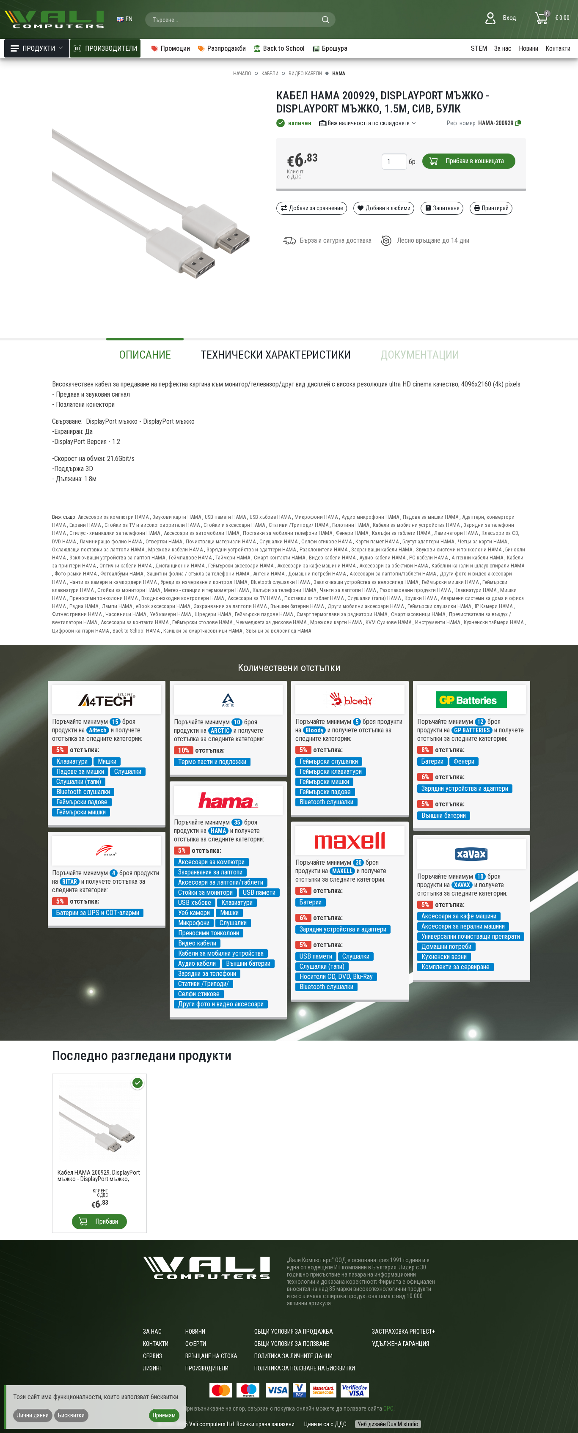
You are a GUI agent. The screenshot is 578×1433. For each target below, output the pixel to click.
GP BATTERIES (472, 730)
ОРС (388, 1408)
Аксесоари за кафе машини (458, 916)
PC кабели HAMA (428, 557)
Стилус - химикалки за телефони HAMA (114, 533)
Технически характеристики (276, 354)
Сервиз (152, 1356)
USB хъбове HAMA (270, 517)
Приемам (164, 1415)
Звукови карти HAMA (176, 517)
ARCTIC (220, 730)
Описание (145, 354)
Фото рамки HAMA (75, 573)
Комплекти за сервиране (455, 967)
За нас (503, 48)
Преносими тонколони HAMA (103, 598)
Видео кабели (305, 74)
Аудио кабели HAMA (382, 557)
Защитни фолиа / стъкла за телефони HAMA (198, 573)
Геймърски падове (81, 802)
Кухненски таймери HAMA (493, 622)
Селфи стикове (199, 994)
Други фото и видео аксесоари (221, 1004)
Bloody (314, 730)
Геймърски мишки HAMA (450, 582)
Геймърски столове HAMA (202, 622)
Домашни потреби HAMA (317, 573)
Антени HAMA (268, 573)
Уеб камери (194, 913)
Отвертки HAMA (164, 541)
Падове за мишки (80, 771)
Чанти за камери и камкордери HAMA (113, 582)
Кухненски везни (444, 957)
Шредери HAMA (213, 614)
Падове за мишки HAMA (430, 517)
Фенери (464, 761)
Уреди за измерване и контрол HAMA (203, 582)
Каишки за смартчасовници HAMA (202, 630)
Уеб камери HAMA (170, 614)
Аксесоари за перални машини (463, 926)
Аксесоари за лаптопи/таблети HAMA (393, 573)
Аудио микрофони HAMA (370, 517)
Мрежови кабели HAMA (175, 549)
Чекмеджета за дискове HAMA (271, 622)
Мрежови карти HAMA (336, 622)
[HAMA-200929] (518, 123)
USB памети (259, 892)
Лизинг (152, 1368)
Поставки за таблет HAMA (314, 598)
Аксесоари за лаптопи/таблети (220, 882)
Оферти (195, 1343)
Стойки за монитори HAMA (128, 590)
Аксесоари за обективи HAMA (393, 565)
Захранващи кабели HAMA (381, 549)
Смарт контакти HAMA (279, 557)
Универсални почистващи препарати (470, 936)
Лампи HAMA (117, 606)
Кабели (269, 74)
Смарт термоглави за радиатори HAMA (342, 614)
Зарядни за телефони (207, 974)
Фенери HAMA (352, 533)
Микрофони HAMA (316, 517)
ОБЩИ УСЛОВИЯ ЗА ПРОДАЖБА (293, 1331)
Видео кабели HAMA (332, 557)
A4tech (98, 730)
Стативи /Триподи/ (203, 984)
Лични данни (33, 1415)
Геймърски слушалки (329, 761)
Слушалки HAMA (278, 541)
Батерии (432, 761)
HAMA (338, 74)
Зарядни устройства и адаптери (464, 788)
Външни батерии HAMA (297, 606)
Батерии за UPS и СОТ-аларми (97, 913)
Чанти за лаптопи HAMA (348, 590)
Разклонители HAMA (323, 549)
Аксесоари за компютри (211, 862)
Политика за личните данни (293, 1356)
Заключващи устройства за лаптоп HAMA (117, 557)
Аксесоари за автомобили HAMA (201, 533)
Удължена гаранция (400, 1343)
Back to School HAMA (136, 630)
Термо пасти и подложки (212, 762)
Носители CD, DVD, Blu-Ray (336, 977)
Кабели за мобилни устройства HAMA (416, 525)
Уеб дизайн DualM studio (388, 1424)
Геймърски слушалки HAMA (439, 606)
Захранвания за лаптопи (210, 872)
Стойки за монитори (205, 892)
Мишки (107, 761)
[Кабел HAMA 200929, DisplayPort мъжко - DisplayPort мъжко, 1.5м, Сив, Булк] (99, 1120)
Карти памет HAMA (377, 541)
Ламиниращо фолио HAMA (111, 541)
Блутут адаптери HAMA (428, 541)
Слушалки (127, 771)
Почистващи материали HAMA (221, 541)
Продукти (38, 48)
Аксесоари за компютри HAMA (113, 517)
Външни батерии (443, 815)
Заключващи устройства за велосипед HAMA (366, 582)
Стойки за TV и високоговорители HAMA (152, 525)
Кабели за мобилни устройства (221, 953)
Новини (528, 48)
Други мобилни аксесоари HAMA (366, 606)
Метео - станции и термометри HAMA (206, 590)
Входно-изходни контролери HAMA (182, 598)
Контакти (557, 48)
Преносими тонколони (208, 933)
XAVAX (462, 885)
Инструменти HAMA (437, 622)
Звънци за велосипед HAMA (278, 630)
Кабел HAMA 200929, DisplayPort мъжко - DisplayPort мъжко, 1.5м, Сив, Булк (99, 1176)
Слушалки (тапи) (78, 782)
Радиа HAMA (83, 606)
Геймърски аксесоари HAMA (240, 565)
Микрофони (193, 923)
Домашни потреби (446, 947)
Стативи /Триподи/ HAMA (298, 525)
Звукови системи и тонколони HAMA (458, 549)
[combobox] (240, 19)
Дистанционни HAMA (179, 565)
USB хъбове (194, 903)
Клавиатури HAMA (475, 590)
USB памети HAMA (225, 517)
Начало (242, 74)
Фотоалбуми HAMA (121, 573)
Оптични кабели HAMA (125, 565)
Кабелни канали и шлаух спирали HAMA (478, 565)
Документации (419, 354)
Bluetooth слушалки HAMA (280, 582)
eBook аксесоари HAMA (163, 606)
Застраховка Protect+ (403, 1331)
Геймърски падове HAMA (264, 614)
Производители (206, 1368)
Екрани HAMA (85, 525)
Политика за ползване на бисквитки (304, 1368)
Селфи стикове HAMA (326, 541)
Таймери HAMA (232, 557)
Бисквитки (71, 1415)
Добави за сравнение (315, 208)
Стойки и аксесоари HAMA (234, 525)
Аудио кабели (197, 963)
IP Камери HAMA (493, 606)
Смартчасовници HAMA (418, 614)
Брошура (334, 48)
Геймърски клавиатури (331, 771)
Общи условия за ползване (291, 1343)
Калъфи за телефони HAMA (284, 590)
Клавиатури (72, 761)
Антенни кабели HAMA (477, 557)
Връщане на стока (211, 1356)
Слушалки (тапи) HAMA (374, 598)
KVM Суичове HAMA (388, 622)
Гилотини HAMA (350, 525)
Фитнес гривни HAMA (77, 614)
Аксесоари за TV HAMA (254, 598)
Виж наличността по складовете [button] (369, 123)
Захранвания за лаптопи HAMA (230, 606)
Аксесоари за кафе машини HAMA (316, 565)
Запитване (446, 208)
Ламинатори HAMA (456, 533)
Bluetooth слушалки (83, 792)
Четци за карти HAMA (482, 541)
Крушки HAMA (421, 598)
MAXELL (342, 871)
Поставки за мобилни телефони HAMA (287, 533)
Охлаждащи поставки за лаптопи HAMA (98, 549)
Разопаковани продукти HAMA (415, 590)
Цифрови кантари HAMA (80, 630)
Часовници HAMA (125, 614)
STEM (479, 48)
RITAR (69, 881)
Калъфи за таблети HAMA (401, 533)
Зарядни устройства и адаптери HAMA (251, 549)
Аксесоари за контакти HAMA (134, 622)
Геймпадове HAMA (190, 557)
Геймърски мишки (81, 812)
